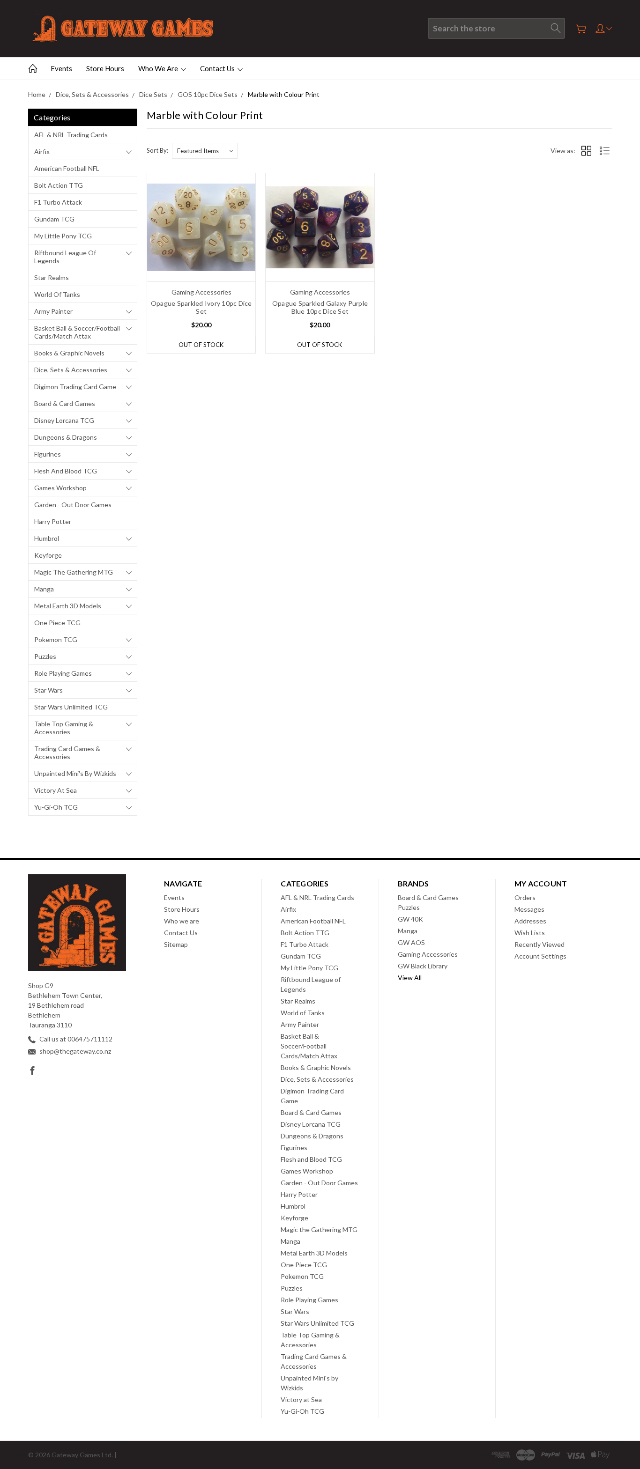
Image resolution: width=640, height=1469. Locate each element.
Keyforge (48, 555)
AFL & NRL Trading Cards (71, 135)
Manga (44, 589)
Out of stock (201, 344)
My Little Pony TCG (63, 236)
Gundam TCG (54, 219)
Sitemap (176, 944)
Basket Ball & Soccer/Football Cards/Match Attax (77, 332)
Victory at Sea (55, 790)
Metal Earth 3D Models (67, 606)
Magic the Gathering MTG (73, 572)
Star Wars (48, 690)
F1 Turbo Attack (58, 202)
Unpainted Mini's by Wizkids (75, 773)
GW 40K (410, 919)
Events (61, 68)
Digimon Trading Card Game (75, 387)
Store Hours (105, 68)
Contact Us (218, 68)
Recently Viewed (539, 944)
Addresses (530, 921)
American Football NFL (66, 168)
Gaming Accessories (428, 954)
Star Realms (51, 277)
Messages (529, 909)
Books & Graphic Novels (69, 353)
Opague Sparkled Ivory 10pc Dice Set (201, 307)
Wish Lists (529, 933)
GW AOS (411, 942)
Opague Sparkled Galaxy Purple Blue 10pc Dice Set (320, 307)
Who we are (158, 68)
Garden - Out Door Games (73, 505)
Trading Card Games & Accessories (67, 752)
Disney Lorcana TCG (64, 420)
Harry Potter (52, 521)
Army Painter (53, 311)
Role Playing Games (63, 673)
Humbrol (46, 538)
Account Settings (540, 956)
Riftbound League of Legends (65, 257)
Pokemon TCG (55, 639)
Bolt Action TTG (58, 185)
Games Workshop (60, 488)
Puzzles (45, 656)
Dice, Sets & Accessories (70, 370)
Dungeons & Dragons (65, 437)
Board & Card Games (64, 403)
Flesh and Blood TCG (65, 471)
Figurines (47, 454)
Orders (525, 897)
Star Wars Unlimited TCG (71, 707)
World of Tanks (57, 294)
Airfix (42, 151)
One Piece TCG (57, 623)
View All (410, 978)
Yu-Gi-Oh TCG (56, 807)
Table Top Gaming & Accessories (63, 728)
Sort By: (157, 150)
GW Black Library (422, 966)
